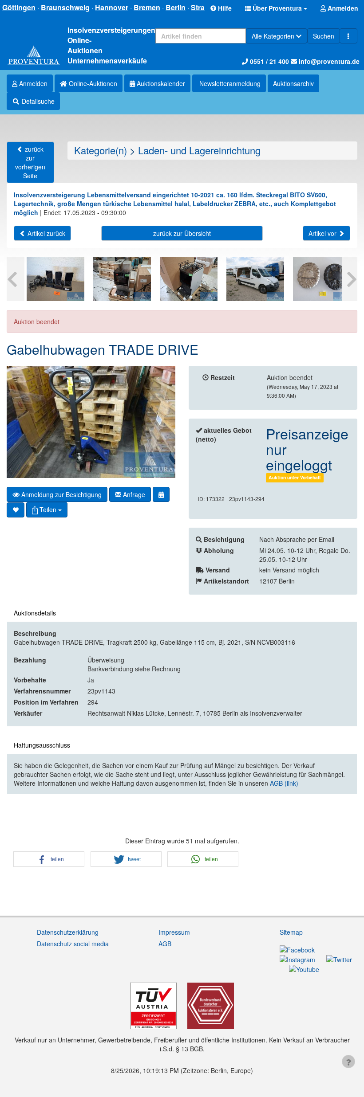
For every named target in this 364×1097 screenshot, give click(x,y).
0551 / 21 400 (268, 61)
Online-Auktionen (92, 83)
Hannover (111, 7)
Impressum (174, 932)
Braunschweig (65, 7)
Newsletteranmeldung (229, 83)
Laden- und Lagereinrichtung (199, 150)
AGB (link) (284, 783)
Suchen (323, 35)
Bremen (147, 7)
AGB (164, 943)
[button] (276, 8)
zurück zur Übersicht (182, 233)
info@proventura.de (328, 61)
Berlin (176, 7)
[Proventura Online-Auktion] (34, 56)
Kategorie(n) (100, 150)
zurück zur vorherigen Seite (30, 162)
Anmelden (32, 83)
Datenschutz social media (73, 943)
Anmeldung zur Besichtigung (61, 494)
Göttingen (19, 7)
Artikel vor (323, 233)
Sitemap (291, 932)
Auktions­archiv (293, 83)
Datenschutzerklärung (68, 932)
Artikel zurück (45, 233)
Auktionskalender (160, 83)
